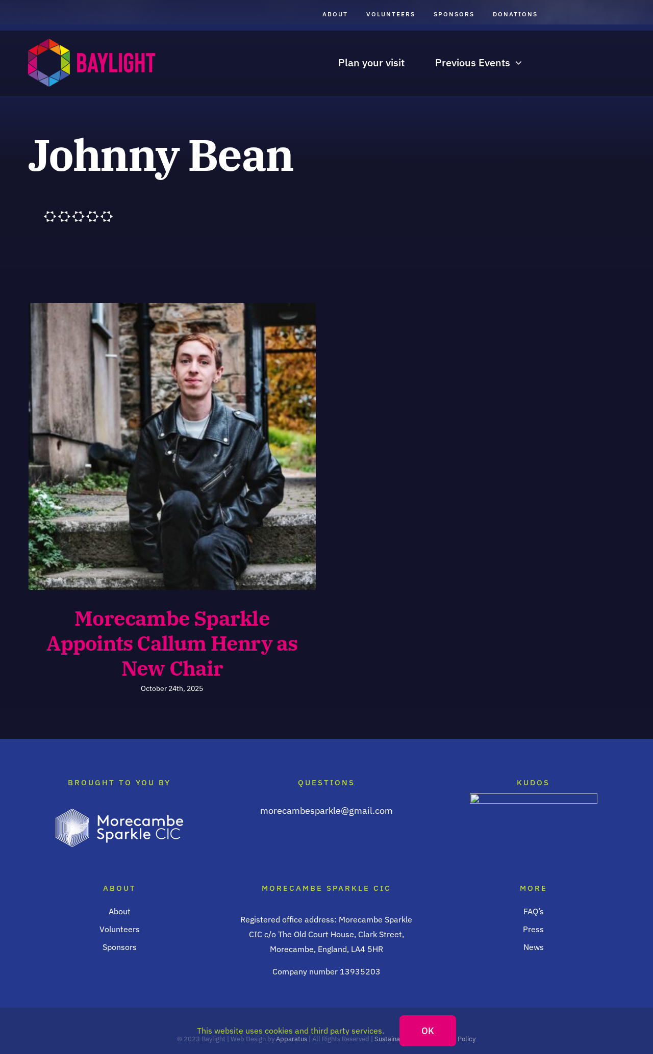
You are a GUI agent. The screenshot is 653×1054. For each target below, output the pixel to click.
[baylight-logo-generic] (92, 43)
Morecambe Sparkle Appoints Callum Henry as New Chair (154, 446)
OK (427, 1031)
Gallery (190, 446)
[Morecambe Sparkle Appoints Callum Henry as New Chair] (172, 446)
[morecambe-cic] (119, 813)
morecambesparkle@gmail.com (326, 810)
